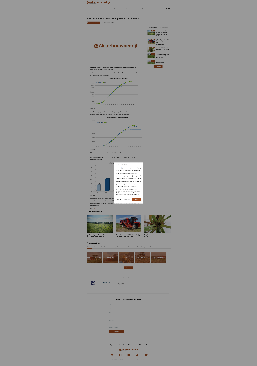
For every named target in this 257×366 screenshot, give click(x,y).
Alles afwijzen (127, 199)
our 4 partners (122, 167)
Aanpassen (119, 199)
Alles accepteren (136, 199)
